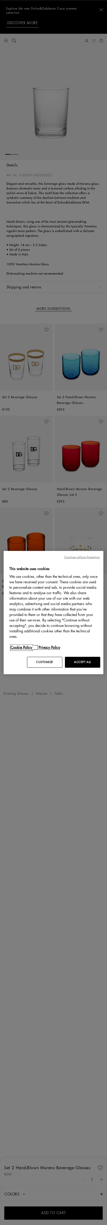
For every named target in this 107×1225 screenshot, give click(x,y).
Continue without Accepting (81, 557)
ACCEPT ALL (82, 662)
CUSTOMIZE (44, 662)
